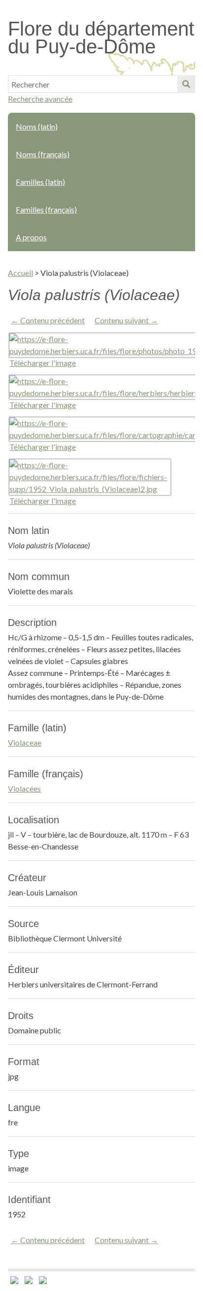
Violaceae (24, 742)
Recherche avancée (40, 98)
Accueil (20, 272)
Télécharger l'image (42, 362)
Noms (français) (42, 154)
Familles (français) (46, 209)
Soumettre (186, 84)
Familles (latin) (40, 181)
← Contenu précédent (48, 320)
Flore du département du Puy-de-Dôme (101, 37)
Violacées (24, 788)
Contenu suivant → (126, 320)
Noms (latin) (37, 126)
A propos (31, 237)
